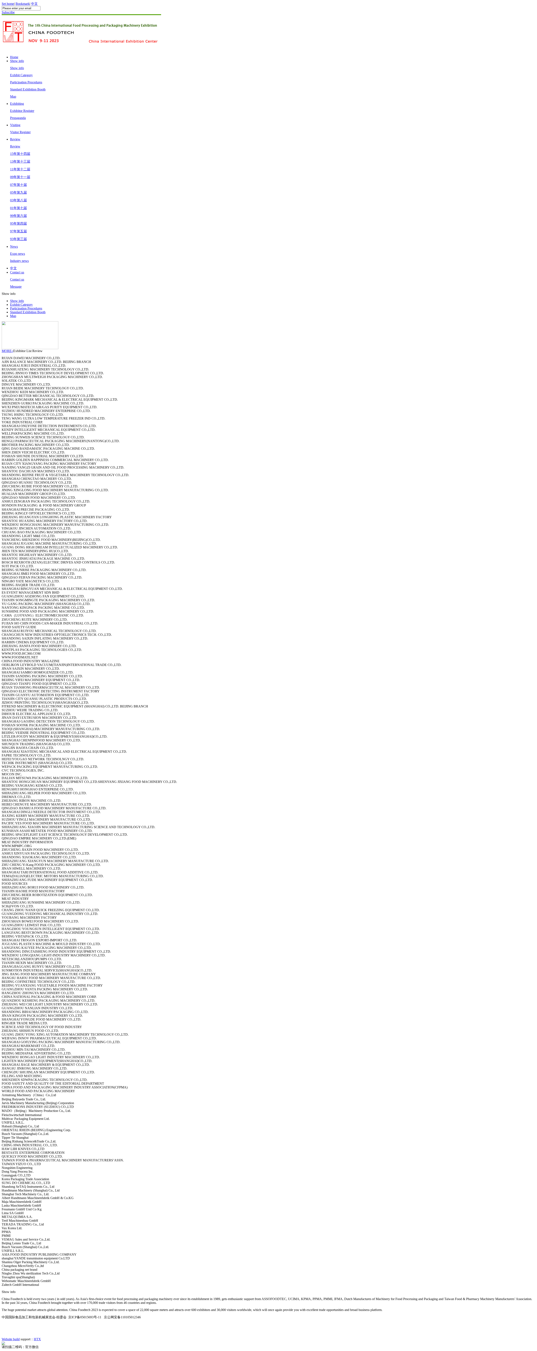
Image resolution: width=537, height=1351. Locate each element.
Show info (17, 61)
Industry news (19, 261)
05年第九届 (18, 192)
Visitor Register (20, 132)
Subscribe (8, 12)
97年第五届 (18, 231)
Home (14, 57)
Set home (8, 3)
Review (15, 139)
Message (16, 286)
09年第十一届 (20, 177)
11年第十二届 (20, 169)
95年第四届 (18, 223)
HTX (37, 1339)
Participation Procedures (26, 82)
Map (13, 96)
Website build (11, 1339)
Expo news (17, 253)
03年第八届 (18, 200)
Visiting (15, 125)
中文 (34, 3)
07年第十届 (18, 185)
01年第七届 (18, 208)
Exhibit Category (21, 75)
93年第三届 (18, 239)
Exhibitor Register (22, 111)
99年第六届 (18, 216)
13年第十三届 (20, 161)
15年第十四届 (20, 153)
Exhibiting (17, 103)
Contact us (17, 272)
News (14, 246)
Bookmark (23, 3)
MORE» (7, 351)
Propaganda (18, 118)
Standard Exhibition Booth (28, 89)
